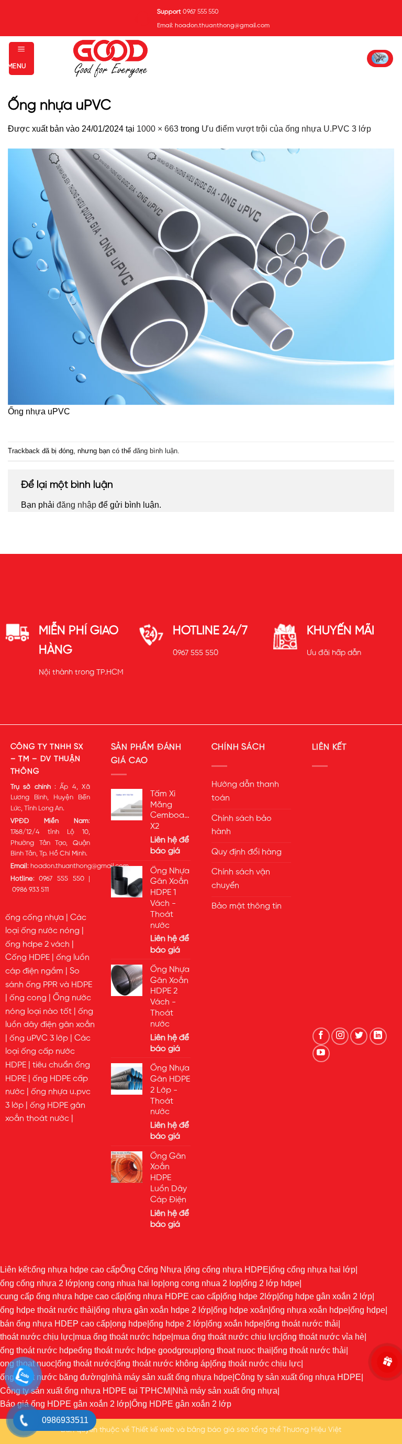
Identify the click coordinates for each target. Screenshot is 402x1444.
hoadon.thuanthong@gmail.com (79, 866)
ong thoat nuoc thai (235, 1350)
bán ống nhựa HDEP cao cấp (55, 1323)
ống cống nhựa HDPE (227, 1269)
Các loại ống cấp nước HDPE (48, 1051)
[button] (22, 58)
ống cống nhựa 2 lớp (39, 1283)
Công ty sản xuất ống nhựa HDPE (297, 1377)
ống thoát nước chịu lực (256, 1363)
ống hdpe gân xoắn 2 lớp (325, 1296)
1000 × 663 (157, 128)
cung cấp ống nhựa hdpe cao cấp (62, 1296)
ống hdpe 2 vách (37, 944)
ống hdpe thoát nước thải (47, 1310)
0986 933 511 (30, 889)
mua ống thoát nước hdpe (123, 1336)
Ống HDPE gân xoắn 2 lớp (181, 1403)
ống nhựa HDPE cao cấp (173, 1296)
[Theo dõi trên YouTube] (321, 1053)
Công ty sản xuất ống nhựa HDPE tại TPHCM (85, 1390)
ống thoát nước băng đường (53, 1377)
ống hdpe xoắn (241, 1310)
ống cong (28, 998)
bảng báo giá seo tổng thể (234, 1430)
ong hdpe (129, 1323)
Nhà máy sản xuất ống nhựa (224, 1390)
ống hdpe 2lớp (249, 1296)
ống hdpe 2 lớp (177, 1323)
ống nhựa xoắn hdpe (309, 1310)
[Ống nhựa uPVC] (201, 275)
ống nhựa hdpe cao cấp (75, 1269)
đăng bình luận (155, 451)
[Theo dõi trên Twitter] (358, 1036)
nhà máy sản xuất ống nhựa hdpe (170, 1377)
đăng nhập (76, 504)
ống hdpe (367, 1310)
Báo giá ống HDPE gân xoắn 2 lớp (64, 1403)
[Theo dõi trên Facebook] (321, 1036)
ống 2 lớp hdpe (271, 1283)
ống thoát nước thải (301, 1323)
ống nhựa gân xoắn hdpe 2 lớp (153, 1310)
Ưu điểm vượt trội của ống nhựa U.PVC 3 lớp (286, 128)
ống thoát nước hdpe (39, 1350)
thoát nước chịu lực (36, 1336)
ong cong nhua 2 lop (203, 1283)
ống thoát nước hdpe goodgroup (138, 1350)
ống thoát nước (85, 1363)
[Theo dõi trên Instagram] (340, 1036)
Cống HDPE (27, 958)
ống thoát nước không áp (163, 1363)
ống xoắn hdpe (235, 1323)
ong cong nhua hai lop (121, 1283)
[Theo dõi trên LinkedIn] (378, 1036)
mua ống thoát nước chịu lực (227, 1336)
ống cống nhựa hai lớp (313, 1269)
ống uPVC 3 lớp (38, 1038)
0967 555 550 (195, 653)
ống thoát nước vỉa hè (323, 1336)
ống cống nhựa (34, 918)
